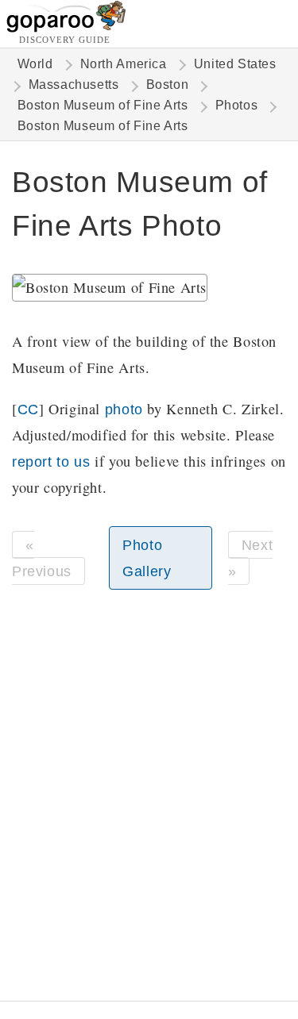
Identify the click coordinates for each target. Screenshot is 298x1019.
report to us (51, 461)
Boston (167, 84)
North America (123, 64)
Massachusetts (74, 84)
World (35, 64)
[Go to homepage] (66, 28)
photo (124, 409)
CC (28, 409)
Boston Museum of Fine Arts (102, 105)
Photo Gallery (146, 557)
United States (235, 64)
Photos (236, 105)
